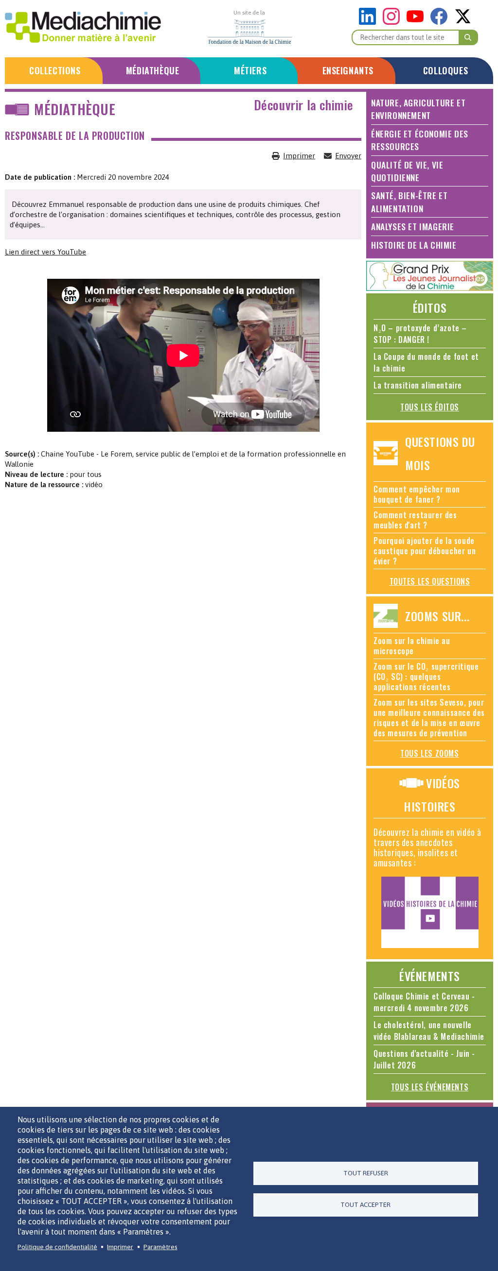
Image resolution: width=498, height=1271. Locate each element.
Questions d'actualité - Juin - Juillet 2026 (424, 1059)
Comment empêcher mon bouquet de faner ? (417, 494)
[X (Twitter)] (462, 22)
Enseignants (348, 70)
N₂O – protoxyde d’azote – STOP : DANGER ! (420, 333)
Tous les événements (429, 1087)
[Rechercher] (468, 37)
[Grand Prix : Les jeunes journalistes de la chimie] (429, 288)
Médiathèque (152, 70)
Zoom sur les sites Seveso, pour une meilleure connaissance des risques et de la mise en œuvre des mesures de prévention (429, 717)
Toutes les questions (430, 581)
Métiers (250, 70)
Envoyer (348, 156)
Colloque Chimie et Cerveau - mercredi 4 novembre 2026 (424, 1002)
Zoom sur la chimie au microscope (412, 646)
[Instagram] (394, 22)
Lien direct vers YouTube (45, 252)
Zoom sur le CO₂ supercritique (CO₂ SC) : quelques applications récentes (426, 677)
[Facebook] (441, 22)
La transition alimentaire (418, 385)
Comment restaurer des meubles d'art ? (415, 520)
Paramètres (160, 1247)
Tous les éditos (429, 407)
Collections (55, 70)
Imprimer (299, 156)
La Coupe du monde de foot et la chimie (426, 362)
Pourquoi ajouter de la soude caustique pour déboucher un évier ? (425, 551)
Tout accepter (365, 1204)
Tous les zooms (429, 753)
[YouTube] (417, 22)
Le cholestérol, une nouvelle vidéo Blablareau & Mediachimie (429, 1030)
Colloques (445, 70)
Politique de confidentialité (57, 1247)
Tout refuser (365, 1173)
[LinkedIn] (370, 22)
